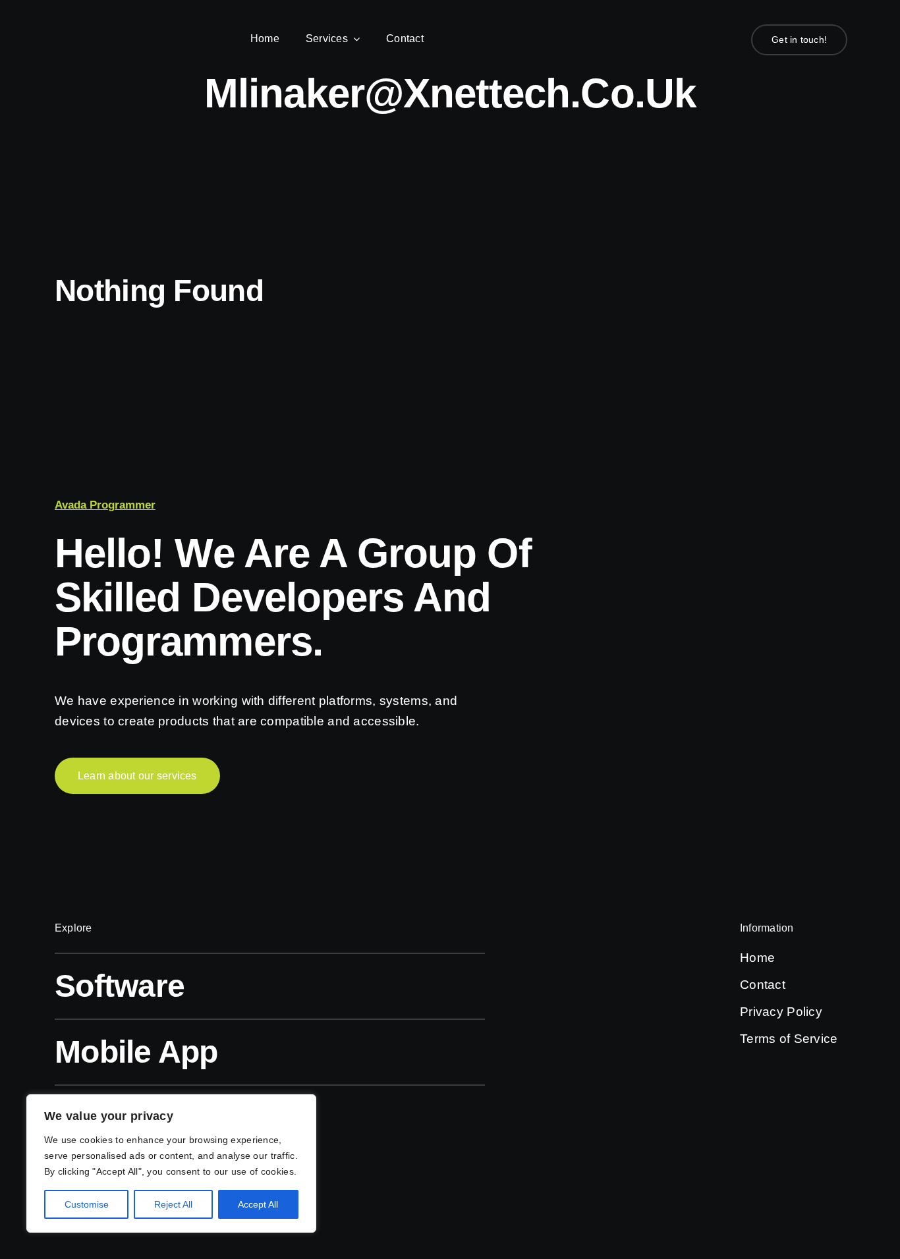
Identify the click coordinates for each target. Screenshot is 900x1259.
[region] (171, 1163)
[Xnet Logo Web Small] (119, 34)
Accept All (258, 1204)
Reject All (173, 1204)
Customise (87, 1204)
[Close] (302, 1105)
